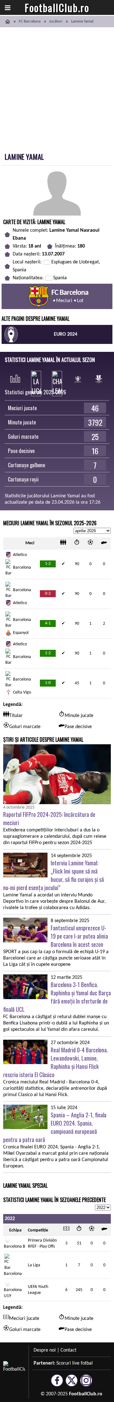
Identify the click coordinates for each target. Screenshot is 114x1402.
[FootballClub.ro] (7, 21)
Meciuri (64, 300)
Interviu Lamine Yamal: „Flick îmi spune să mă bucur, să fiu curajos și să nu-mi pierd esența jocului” (53, 875)
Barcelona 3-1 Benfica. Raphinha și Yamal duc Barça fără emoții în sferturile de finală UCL (57, 996)
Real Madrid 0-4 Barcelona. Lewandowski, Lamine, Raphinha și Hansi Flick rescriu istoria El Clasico (55, 1062)
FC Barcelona (30, 21)
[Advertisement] (57, 87)
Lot (80, 300)
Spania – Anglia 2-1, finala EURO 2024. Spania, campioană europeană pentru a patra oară (54, 1127)
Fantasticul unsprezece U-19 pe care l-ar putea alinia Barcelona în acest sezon (79, 936)
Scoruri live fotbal (74, 1363)
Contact (68, 1350)
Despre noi (45, 1350)
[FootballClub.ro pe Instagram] (86, 1383)
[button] (8, 7)
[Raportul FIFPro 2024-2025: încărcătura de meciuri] (57, 774)
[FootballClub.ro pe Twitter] (71, 1383)
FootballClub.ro (57, 7)
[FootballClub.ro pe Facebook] (57, 1383)
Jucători (55, 21)
